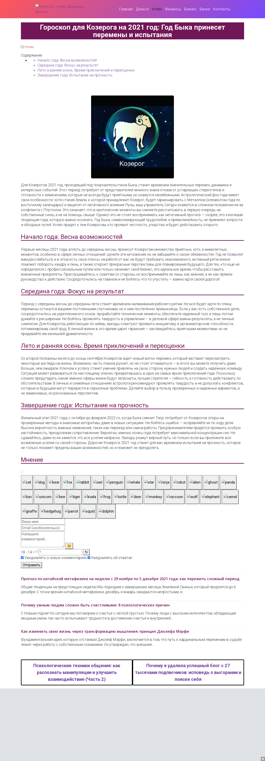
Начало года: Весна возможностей (67, 60)
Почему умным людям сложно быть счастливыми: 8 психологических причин (95, 605)
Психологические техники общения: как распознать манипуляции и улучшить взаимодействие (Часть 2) (76, 672)
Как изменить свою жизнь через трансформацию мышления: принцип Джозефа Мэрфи (105, 631)
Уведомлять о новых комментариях (55, 557)
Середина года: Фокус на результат (67, 65)
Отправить (31, 565)
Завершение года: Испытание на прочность (74, 75)
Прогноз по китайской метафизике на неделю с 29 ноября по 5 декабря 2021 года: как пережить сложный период (130, 578)
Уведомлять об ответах (111, 557)
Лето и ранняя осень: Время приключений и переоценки (85, 70)
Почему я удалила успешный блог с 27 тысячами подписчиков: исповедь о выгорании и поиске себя (188, 672)
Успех (29, 47)
